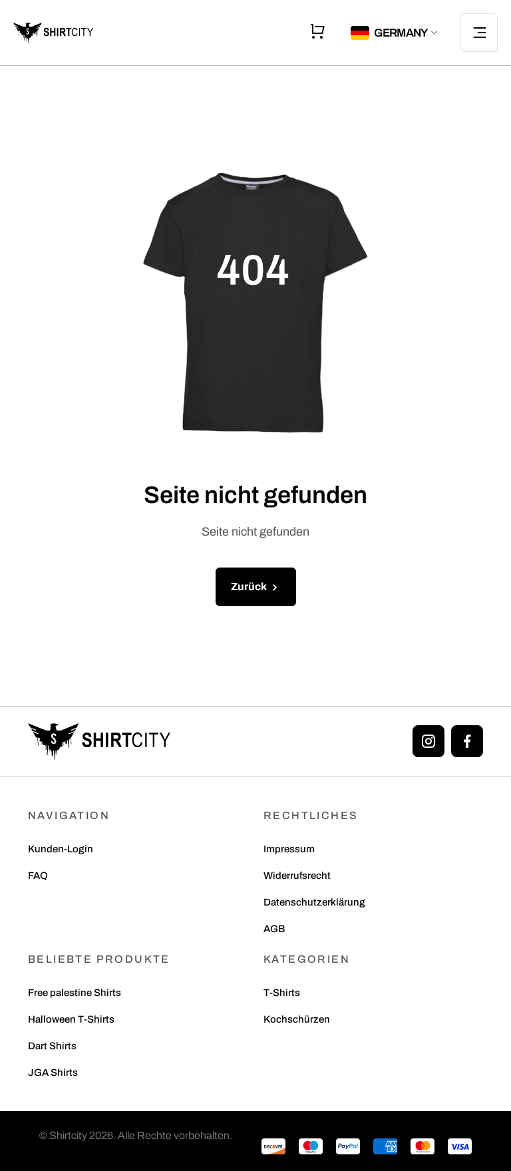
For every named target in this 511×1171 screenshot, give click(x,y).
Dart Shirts (52, 1046)
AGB (274, 929)
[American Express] (385, 1146)
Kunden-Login (60, 849)
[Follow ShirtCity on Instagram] (428, 741)
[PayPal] (348, 1146)
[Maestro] (311, 1146)
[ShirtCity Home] (53, 32)
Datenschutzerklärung (314, 903)
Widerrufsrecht (297, 876)
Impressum (289, 849)
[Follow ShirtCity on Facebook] (467, 741)
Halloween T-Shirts (71, 1020)
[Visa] (460, 1146)
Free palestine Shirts (74, 993)
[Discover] (273, 1146)
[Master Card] (422, 1146)
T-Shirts (281, 993)
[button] (395, 33)
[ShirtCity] (99, 741)
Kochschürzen (296, 1020)
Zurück (250, 586)
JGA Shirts (53, 1073)
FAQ (38, 876)
